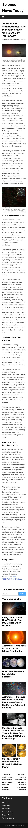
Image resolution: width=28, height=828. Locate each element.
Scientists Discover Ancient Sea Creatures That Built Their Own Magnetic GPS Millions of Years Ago (13, 733)
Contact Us (6, 806)
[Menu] (3, 17)
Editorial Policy (7, 812)
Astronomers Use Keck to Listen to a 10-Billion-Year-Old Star (14, 648)
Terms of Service (8, 818)
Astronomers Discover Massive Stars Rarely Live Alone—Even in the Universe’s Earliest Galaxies (13, 702)
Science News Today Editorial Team (10, 39)
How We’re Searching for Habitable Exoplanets (13, 674)
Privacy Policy (7, 815)
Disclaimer (5, 809)
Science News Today (18, 825)
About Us (5, 802)
